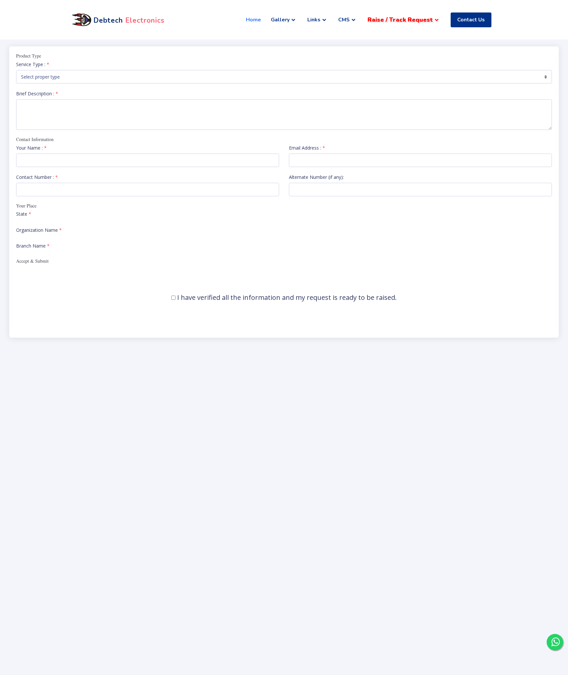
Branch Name (33, 246)
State (23, 214)
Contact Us (471, 19)
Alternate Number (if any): (316, 177)
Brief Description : (37, 93)
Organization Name (39, 230)
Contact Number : (37, 177)
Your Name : (31, 148)
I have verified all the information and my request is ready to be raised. (287, 297)
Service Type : (32, 64)
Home (253, 19)
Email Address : (307, 148)
